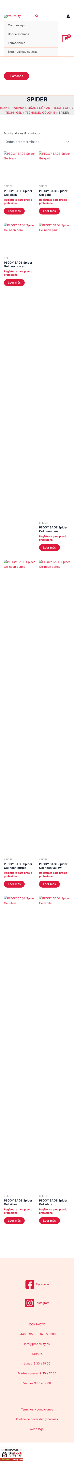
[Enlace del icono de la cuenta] (68, 16)
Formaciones (16, 43)
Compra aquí (16, 25)
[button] (37, 16)
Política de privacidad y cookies (37, 1419)
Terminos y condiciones (37, 1409)
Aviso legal (37, 1429)
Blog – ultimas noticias (22, 51)
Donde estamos (18, 34)
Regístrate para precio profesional (18, 201)
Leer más (14, 211)
